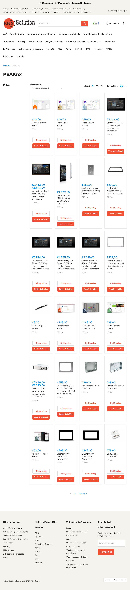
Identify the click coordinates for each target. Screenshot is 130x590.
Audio (68, 49)
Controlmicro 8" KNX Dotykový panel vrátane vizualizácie (64, 199)
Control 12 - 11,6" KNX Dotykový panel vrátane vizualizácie (115, 126)
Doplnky (20, 56)
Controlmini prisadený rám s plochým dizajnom (115, 191)
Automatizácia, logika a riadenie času (83, 41)
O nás (47, 9)
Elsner (37, 540)
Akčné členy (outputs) (13, 34)
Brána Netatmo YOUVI (39, 124)
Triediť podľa (35, 84)
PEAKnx (35, 129)
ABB (37, 533)
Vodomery (110, 41)
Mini (60, 49)
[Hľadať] (84, 23)
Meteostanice (35, 41)
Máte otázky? (38, 9)
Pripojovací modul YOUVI (40, 455)
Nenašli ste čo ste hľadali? (20, 9)
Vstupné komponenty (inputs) (41, 34)
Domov (6, 9)
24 (93, 86)
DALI (88, 49)
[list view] (125, 86)
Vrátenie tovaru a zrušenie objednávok (77, 12)
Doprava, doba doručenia (61, 9)
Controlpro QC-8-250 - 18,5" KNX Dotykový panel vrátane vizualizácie (90, 264)
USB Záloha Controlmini (112, 455)
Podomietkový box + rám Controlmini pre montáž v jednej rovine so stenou (66, 389)
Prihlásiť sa (114, 23)
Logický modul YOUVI (63, 327)
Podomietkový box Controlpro (115, 387)
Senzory (21, 41)
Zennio (38, 548)
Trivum (37, 551)
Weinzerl (38, 562)
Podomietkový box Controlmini (90, 387)
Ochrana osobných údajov (39, 12)
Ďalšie (82, 493)
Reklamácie (55, 12)
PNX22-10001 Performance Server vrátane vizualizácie (39, 392)
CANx (109, 49)
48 (101, 86)
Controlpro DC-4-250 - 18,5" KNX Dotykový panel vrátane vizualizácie (41, 264)
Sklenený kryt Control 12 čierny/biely (63, 456)
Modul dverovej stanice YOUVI (89, 327)
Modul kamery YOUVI (113, 327)
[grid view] (121, 86)
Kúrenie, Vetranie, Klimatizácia (98, 34)
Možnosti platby (79, 9)
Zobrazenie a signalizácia (31, 49)
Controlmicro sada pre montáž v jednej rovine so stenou (91, 191)
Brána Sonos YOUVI (62, 124)
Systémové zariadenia (69, 34)
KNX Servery (9, 49)
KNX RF (78, 49)
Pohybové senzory (53, 41)
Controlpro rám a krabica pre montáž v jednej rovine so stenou (115, 264)
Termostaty (8, 41)
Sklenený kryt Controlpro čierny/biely (88, 456)
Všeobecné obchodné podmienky (15, 12)
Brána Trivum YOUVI (88, 124)
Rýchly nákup (41, 140)
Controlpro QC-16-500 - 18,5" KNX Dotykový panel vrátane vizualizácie (66, 264)
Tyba (37, 555)
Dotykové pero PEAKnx (38, 327)
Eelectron (39, 536)
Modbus (98, 49)
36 (97, 86)
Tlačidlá (50, 49)
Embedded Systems (43, 544)
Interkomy (8, 56)
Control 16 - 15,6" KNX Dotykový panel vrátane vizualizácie (40, 195)
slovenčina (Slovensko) (116, 11)
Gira (36, 559)
